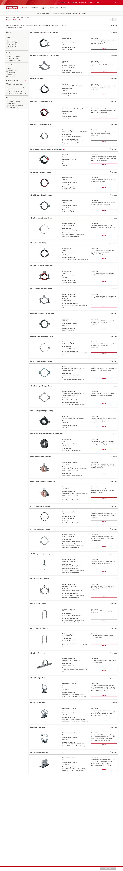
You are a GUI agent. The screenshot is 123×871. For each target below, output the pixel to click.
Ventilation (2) (11, 76)
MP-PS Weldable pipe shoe (39, 752)
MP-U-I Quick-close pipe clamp (41, 101)
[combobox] (106, 2)
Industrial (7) (11, 68)
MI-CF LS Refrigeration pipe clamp (42, 481)
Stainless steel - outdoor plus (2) (17, 93)
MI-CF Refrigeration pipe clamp (41, 456)
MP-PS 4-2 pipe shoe (37, 727)
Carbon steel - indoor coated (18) (16, 85)
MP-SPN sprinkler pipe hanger (41, 554)
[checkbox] (113, 32)
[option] (110, 19)
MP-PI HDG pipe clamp (38, 243)
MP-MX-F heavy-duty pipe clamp (41, 336)
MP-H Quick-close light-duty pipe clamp (44, 55)
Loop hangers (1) (12, 41)
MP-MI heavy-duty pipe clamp (40, 172)
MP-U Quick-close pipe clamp (40, 124)
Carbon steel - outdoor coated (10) (16, 88)
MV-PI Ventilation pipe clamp (40, 506)
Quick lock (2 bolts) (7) (14, 58)
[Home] (12, 7)
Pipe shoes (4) (12, 44)
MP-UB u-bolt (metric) (38, 603)
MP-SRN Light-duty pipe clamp (41, 361)
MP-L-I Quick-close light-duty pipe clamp (44, 32)
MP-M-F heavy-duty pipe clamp (41, 289)
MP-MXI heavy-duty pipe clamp (41, 195)
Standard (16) (12, 74)
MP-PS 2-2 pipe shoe (37, 702)
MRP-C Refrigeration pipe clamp (41, 411)
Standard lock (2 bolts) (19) (15, 60)
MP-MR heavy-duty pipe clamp (41, 386)
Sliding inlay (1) (12, 103)
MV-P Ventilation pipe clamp (40, 529)
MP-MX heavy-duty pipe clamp (41, 218)
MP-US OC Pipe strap (37, 653)
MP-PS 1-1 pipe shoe (37, 678)
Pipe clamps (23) (12, 43)
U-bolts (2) (11, 48)
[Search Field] (115, 2)
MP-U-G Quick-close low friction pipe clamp (46, 149)
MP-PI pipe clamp (36, 78)
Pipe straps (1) (12, 46)
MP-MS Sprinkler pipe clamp (40, 579)
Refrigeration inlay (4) (14, 101)
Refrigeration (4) (12, 70)
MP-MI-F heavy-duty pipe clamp (41, 266)
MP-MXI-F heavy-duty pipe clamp (42, 313)
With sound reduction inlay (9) (16, 105)
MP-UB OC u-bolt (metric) (39, 628)
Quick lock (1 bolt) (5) (14, 56)
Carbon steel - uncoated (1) (15, 91)
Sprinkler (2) (11, 72)
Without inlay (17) (13, 107)
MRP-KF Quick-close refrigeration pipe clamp (46, 434)
